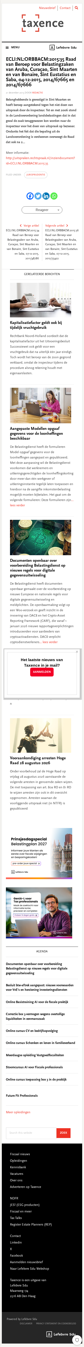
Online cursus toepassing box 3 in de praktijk (36, 1079)
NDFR (14, 1198)
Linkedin (16, 1242)
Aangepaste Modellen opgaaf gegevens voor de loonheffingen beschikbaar (36, 434)
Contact (65, 8)
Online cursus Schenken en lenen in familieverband (40, 1043)
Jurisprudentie (36, 175)
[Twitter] (38, 196)
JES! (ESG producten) (25, 1205)
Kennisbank (18, 1167)
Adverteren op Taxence (25, 1187)
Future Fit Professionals (22, 1096)
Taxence (42, 23)
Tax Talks (16, 1218)
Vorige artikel (31, 226)
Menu (15, 47)
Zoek (65, 1133)
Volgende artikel (54, 226)
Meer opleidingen (18, 1112)
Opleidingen (18, 1161)
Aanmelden (42, 672)
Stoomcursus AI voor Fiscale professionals (34, 1067)
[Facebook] (30, 196)
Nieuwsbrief (47, 8)
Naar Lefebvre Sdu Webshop (29, 1269)
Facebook (16, 1255)
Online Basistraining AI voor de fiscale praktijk (37, 1002)
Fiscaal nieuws (20, 1154)
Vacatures (16, 1174)
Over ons (16, 1180)
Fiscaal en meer (21, 1211)
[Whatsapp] (53, 196)
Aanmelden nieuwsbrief (26, 1262)
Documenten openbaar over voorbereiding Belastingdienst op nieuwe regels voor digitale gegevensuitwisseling (36, 969)
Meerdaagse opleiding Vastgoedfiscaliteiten (35, 1055)
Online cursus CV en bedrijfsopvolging (32, 1031)
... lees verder (48, 642)
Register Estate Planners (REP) (31, 1224)
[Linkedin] (46, 196)
